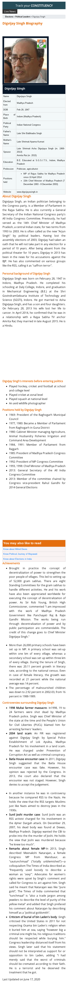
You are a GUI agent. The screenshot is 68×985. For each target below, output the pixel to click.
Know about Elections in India (17, 559)
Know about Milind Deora (15, 549)
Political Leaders (22, 16)
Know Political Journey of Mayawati (20, 554)
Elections (9, 16)
